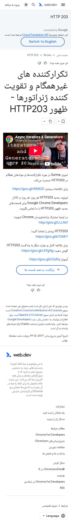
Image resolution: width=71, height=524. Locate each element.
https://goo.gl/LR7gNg (37, 251)
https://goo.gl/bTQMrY (52, 237)
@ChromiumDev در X (51, 469)
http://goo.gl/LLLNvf (53, 223)
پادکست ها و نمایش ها (54, 453)
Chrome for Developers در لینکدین (44, 481)
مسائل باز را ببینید (56, 419)
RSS (62, 488)
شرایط (64, 505)
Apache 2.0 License (31, 315)
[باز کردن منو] (63, 4)
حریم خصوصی (49, 505)
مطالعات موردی (57, 447)
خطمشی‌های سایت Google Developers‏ (28, 319)
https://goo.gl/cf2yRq (44, 259)
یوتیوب (61, 475)
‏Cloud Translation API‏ (35, 34)
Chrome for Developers (50, 434)
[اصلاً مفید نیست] (39, 63)
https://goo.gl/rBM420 (28, 189)
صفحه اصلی (62, 55)
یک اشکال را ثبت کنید (54, 412)
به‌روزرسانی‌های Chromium (50, 441)
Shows (47, 55)
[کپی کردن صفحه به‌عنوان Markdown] (50, 121)
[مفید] (45, 63)
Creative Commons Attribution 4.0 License (36, 310)
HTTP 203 (59, 16)
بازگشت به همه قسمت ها (42, 270)
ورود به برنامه (12, 4)
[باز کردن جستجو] (33, 4)
